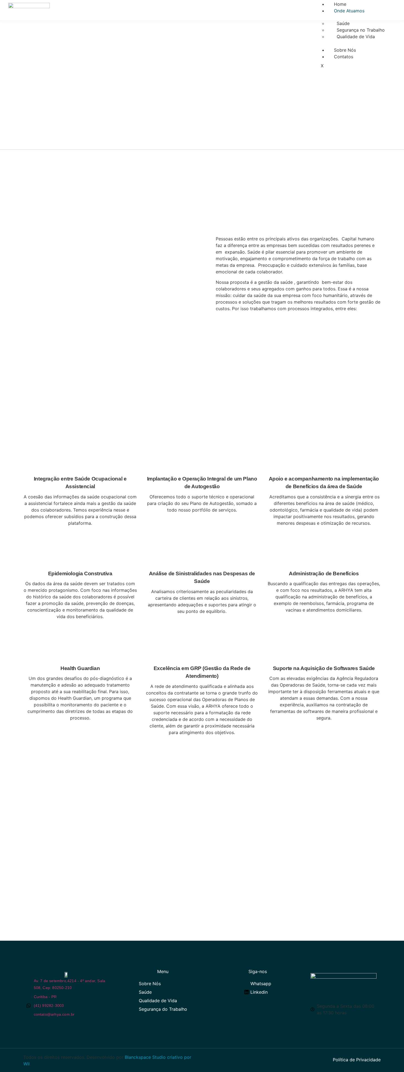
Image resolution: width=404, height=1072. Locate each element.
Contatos (343, 56)
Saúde (343, 23)
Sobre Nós (345, 50)
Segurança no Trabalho (361, 30)
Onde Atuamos (349, 10)
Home (340, 4)
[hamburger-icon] (384, 3)
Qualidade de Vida (356, 36)
